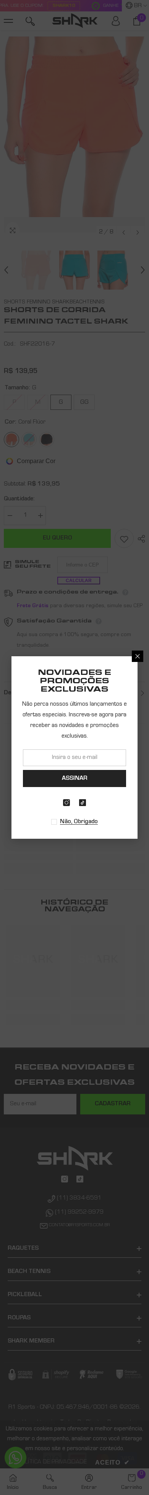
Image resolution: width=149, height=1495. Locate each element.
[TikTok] (82, 803)
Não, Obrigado (79, 822)
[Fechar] (137, 656)
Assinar (74, 779)
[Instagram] (66, 803)
